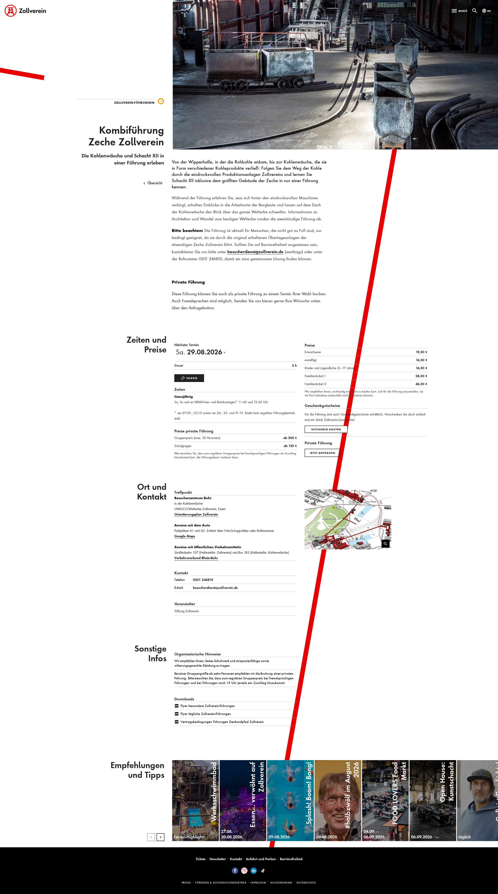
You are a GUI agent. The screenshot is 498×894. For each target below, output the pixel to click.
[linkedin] (254, 871)
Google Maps (184, 536)
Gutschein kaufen (326, 429)
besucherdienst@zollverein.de (255, 251)
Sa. (202, 352)
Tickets (191, 378)
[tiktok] (263, 871)
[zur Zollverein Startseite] (25, 11)
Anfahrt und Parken (261, 859)
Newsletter (218, 859)
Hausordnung (281, 882)
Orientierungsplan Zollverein (196, 514)
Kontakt (236, 859)
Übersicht (154, 183)
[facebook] (235, 871)
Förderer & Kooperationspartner (220, 882)
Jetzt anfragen (322, 452)
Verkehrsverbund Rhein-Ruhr (196, 558)
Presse (186, 882)
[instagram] (244, 871)
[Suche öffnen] (475, 11)
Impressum (258, 882)
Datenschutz (306, 882)
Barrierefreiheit (291, 859)
